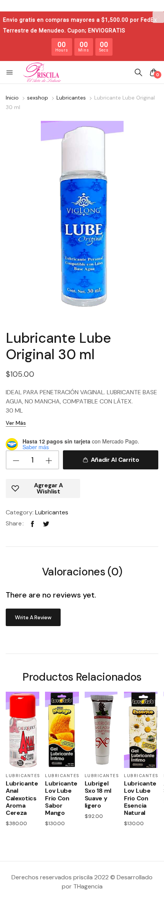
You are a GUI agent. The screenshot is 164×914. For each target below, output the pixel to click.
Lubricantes (71, 97)
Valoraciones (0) (82, 572)
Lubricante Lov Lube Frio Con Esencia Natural (140, 798)
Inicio (12, 97)
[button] (10, 72)
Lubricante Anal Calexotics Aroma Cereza (22, 798)
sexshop (37, 97)
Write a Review (33, 617)
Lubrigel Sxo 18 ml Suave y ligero (98, 794)
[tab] (82, 573)
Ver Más (16, 422)
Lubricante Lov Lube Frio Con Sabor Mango (61, 798)
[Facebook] (32, 523)
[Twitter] (46, 523)
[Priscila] (42, 72)
